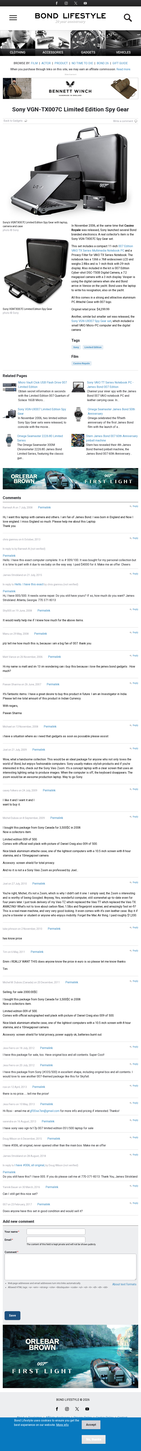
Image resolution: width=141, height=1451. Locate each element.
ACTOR (46, 63)
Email (8, 1239)
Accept (91, 1424)
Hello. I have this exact (29, 584)
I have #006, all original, (30, 1165)
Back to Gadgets (13, 120)
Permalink (44, 507)
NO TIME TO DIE (82, 63)
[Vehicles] (123, 55)
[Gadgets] (88, 55)
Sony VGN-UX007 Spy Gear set (91, 321)
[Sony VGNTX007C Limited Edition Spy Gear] (36, 305)
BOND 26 (103, 63)
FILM (34, 63)
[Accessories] (52, 55)
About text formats (124, 1284)
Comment (11, 1252)
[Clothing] (17, 55)
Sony (76, 347)
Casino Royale (81, 363)
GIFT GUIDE (120, 63)
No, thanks (93, 1439)
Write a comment (123, 121)
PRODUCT (61, 63)
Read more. (123, 69)
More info (62, 1425)
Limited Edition (93, 347)
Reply (135, 506)
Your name (11, 1231)
